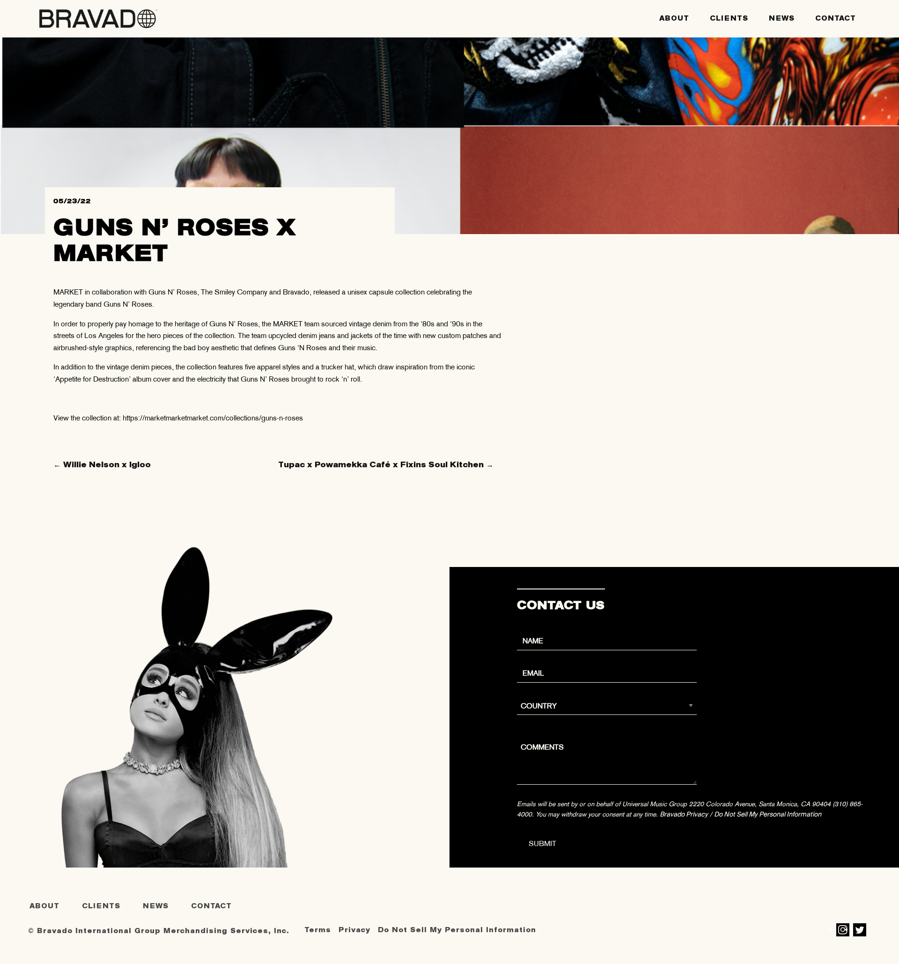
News (782, 18)
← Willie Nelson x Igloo (102, 464)
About (674, 18)
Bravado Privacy (684, 814)
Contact (835, 18)
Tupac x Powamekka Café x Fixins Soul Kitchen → (386, 464)
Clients (729, 18)
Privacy (354, 930)
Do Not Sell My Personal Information (767, 814)
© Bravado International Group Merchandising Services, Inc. (158, 931)
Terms (317, 930)
